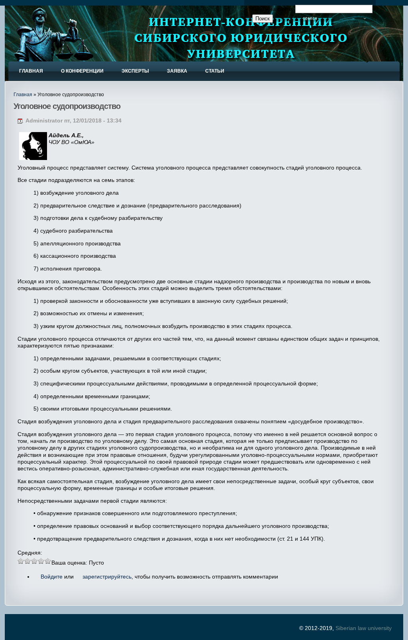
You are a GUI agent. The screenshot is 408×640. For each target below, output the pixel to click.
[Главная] (46, 49)
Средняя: (30, 552)
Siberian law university (363, 628)
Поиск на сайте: (273, 9)
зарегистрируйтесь (106, 576)
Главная (23, 94)
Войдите (52, 576)
